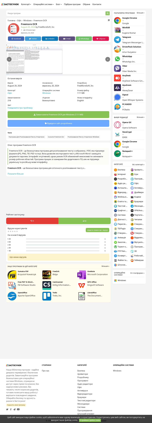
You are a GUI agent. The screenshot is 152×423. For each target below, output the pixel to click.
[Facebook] (10, 408)
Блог (58, 4)
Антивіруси (139, 188)
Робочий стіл (139, 255)
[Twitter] (7, 408)
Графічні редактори (122, 210)
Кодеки (137, 197)
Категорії (25, 4)
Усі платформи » (137, 273)
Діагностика (122, 219)
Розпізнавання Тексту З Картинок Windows (83, 137)
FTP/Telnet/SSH (122, 251)
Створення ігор (122, 233)
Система (121, 215)
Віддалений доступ (139, 237)
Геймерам (139, 260)
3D (135, 251)
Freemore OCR (40, 20)
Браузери (138, 201)
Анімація (121, 237)
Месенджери (139, 206)
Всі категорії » (138, 164)
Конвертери (122, 255)
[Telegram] (13, 408)
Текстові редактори (122, 206)
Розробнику (122, 178)
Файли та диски (122, 260)
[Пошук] (107, 13)
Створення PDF (139, 233)
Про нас (45, 370)
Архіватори (139, 169)
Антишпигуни (122, 188)
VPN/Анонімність (139, 210)
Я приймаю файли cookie (90, 420)
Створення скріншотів (139, 228)
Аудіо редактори (122, 183)
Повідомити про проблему (20, 108)
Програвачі (139, 178)
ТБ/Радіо (121, 228)
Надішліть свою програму (16, 405)
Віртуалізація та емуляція (139, 242)
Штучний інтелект (122, 264)
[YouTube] (18, 408)
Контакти (97, 4)
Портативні (139, 215)
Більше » (105, 266)
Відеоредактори (122, 192)
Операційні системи (42, 4)
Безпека (121, 169)
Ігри (136, 174)
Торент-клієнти (122, 246)
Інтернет (121, 174)
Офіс (19, 20)
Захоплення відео (122, 242)
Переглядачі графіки (122, 224)
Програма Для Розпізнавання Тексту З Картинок (26, 137)
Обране (86, 4)
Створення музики (139, 224)
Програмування (139, 246)
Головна (11, 20)
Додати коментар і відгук (97, 230)
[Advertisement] (58, 195)
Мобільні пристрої (122, 197)
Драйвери (139, 192)
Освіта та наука (122, 201)
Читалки (138, 219)
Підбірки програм (72, 4)
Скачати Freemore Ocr (56, 137)
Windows (27, 20)
